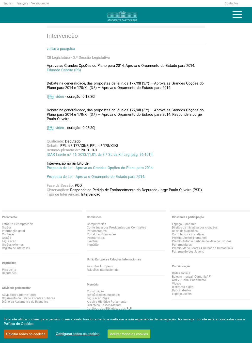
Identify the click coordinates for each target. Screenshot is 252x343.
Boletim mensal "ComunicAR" (191, 276)
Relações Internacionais (102, 270)
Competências (96, 224)
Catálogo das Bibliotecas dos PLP (109, 308)
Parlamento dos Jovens (188, 251)
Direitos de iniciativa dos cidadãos (195, 227)
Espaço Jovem (182, 294)
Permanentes (96, 238)
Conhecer (8, 234)
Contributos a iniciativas (188, 234)
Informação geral (13, 231)
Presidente (9, 270)
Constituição (95, 291)
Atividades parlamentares (19, 295)
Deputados (9, 273)
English (8, 3)
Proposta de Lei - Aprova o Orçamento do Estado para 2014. (96, 176)
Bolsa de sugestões (185, 231)
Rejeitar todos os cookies (25, 334)
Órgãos (7, 227)
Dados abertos (181, 290)
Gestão (6, 238)
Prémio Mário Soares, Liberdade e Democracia (202, 248)
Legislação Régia (98, 298)
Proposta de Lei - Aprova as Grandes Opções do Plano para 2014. (100, 168)
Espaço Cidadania (184, 224)
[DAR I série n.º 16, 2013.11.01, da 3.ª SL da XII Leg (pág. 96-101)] (100, 154)
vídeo (59, 96)
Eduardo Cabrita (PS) (64, 70)
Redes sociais (181, 273)
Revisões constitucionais (103, 295)
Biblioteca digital (183, 287)
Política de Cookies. (19, 324)
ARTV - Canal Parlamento (189, 280)
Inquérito (93, 244)
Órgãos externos (13, 244)
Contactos (231, 3)
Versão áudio (40, 3)
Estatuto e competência (17, 224)
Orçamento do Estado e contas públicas (28, 298)
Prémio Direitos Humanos (189, 238)
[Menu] (237, 14)
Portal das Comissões (101, 234)
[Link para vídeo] (50, 96)
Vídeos (176, 283)
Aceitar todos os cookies (129, 334)
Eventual (92, 241)
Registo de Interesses (16, 248)
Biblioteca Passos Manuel (104, 305)
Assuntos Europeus (100, 266)
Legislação (9, 241)
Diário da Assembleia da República (25, 301)
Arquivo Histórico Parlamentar (107, 301)
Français (22, 3)
